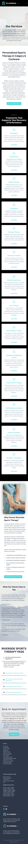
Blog (4, 782)
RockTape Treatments (7, 763)
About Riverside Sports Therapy (9, 774)
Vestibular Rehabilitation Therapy (9, 758)
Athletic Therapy (6, 748)
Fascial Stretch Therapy (8, 759)
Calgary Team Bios (6, 776)
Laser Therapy (6, 755)
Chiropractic (5, 746)
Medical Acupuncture (7, 754)
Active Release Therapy (7, 757)
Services (5, 743)
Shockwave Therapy (7, 753)
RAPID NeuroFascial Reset (8, 761)
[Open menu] (27, 3)
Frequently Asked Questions (8, 780)
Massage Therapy (6, 751)
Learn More (14, 144)
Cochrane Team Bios (7, 778)
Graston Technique (7, 762)
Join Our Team (6, 779)
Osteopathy (5, 750)
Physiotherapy (6, 747)
